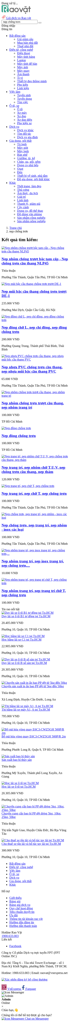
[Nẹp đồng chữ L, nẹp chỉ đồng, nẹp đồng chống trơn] (35, 320)
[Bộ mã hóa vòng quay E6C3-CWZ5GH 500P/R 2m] (35, 733)
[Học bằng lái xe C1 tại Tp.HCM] (23, 636)
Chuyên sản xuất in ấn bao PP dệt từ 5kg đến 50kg (33, 686)
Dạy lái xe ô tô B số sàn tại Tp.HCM (24, 663)
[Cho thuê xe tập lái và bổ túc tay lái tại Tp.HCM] (33, 840)
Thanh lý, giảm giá (28, 203)
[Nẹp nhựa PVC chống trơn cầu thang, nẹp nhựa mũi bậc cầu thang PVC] (35, 359)
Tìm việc (22, 102)
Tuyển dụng (24, 98)
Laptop (21, 60)
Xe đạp (21, 116)
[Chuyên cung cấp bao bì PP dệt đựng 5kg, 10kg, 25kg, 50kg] (35, 810)
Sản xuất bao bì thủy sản (17, 759)
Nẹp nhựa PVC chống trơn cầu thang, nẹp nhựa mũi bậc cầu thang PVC (32, 369)
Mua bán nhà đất (27, 42)
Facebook (15, 946)
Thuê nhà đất (25, 46)
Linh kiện (23, 88)
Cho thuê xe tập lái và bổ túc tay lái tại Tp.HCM (31, 843)
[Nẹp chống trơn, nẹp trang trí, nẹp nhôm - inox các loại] (35, 517)
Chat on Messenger (36, 1018)
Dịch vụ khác (25, 130)
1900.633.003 (10, 936)
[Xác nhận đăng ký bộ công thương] (24, 979)
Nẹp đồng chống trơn (19, 436)
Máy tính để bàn (27, 63)
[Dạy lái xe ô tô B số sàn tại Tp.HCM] (26, 659)
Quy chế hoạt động (21, 908)
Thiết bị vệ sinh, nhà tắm (32, 175)
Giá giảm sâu (25, 39)
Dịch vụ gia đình (27, 137)
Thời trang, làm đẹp (29, 186)
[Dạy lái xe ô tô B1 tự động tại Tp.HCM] (27, 612)
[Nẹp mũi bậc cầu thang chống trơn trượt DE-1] (31, 283)
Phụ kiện (22, 84)
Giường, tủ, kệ (26, 158)
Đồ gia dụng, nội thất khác (33, 179)
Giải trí (21, 196)
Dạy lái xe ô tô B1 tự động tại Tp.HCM (26, 616)
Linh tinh (22, 200)
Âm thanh (23, 74)
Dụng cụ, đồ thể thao (30, 210)
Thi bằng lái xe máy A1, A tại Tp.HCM (26, 709)
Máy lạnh (23, 151)
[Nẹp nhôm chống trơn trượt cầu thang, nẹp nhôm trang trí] (35, 395)
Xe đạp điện (24, 119)
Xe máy (22, 112)
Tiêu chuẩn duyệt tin (21, 911)
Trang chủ (15, 227)
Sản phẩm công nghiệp (31, 217)
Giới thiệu (15, 897)
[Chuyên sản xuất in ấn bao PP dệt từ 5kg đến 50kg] (34, 682)
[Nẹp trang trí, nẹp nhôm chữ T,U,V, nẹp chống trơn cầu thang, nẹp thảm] (35, 460)
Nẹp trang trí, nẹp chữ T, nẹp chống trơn (34, 493)
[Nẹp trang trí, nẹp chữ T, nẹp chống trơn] (28, 486)
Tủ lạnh (22, 144)
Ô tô (20, 109)
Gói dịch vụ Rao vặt (18, 18)
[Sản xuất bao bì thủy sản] (18, 756)
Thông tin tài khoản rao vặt (26, 918)
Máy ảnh (22, 67)
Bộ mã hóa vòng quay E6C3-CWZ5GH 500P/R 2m (34, 736)
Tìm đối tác (24, 133)
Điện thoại (23, 53)
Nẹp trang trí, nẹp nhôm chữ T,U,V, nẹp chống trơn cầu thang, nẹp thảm (33, 469)
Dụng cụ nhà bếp (27, 165)
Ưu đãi (13, 915)
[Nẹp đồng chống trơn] (16, 428)
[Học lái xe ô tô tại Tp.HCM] (20, 783)
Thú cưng (23, 189)
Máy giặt (22, 147)
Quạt (20, 168)
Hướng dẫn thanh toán (23, 925)
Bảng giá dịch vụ (19, 904)
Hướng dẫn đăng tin (21, 922)
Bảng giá (14, 901)
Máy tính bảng (26, 56)
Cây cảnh (23, 207)
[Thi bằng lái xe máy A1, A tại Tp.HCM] (27, 706)
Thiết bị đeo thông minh (32, 81)
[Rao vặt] (16, 12)
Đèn (19, 172)
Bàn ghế (22, 154)
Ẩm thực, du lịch (27, 193)
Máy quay (23, 70)
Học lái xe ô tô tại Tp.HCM (19, 786)
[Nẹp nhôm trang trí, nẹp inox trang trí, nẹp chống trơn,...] (35, 553)
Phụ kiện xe (24, 123)
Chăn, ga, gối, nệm (28, 161)
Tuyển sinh (24, 95)
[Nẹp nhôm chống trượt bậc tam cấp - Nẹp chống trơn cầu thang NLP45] (35, 251)
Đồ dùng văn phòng (29, 214)
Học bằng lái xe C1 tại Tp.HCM (21, 639)
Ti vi (20, 77)
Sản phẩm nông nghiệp (31, 221)
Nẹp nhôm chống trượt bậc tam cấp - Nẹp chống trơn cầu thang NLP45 (35, 261)
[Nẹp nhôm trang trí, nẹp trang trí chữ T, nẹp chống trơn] (35, 583)
